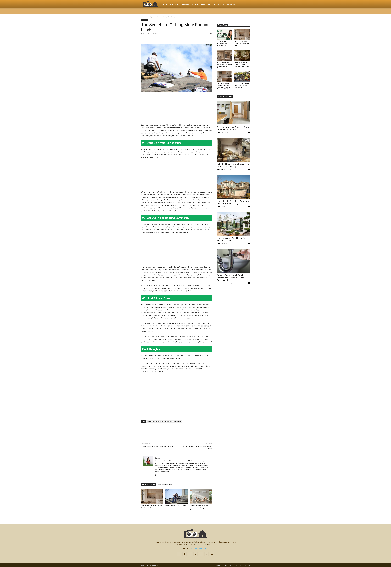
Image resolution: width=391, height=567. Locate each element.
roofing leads (177, 421)
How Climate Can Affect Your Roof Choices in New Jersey (233, 202)
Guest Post (144, 11)
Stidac (144, 34)
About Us (177, 11)
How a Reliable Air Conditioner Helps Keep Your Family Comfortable (199, 508)
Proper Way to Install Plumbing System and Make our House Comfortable (231, 278)
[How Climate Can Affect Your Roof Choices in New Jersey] (233, 187)
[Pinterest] (152, 38)
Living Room (219, 4)
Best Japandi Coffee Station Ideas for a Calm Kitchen (241, 43)
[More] (162, 38)
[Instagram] (184, 554)
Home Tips (150, 17)
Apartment (174, 4)
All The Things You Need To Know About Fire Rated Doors (233, 128)
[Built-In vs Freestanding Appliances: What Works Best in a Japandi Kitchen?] (224, 55)
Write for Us (246, 565)
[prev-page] (142, 514)
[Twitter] (148, 38)
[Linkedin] (157, 475)
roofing (149, 421)
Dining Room (206, 4)
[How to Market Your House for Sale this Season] (233, 224)
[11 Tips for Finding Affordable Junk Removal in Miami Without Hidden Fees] (224, 34)
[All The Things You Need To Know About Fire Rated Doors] (233, 112)
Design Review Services (156, 11)
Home (165, 4)
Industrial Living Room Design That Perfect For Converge (233, 165)
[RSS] (195, 554)
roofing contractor (158, 421)
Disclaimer (219, 565)
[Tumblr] (201, 554)
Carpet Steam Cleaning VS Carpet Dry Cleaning (157, 446)
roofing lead (168, 421)
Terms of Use (228, 565)
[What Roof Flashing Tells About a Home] (176, 496)
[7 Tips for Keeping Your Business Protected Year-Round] (242, 76)
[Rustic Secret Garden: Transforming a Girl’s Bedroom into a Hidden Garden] (242, 55)
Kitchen (195, 4)
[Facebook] (143, 38)
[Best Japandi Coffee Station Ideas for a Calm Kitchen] (152, 496)
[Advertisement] (176, 108)
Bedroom (185, 4)
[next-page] (145, 514)
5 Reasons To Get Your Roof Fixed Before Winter (197, 447)
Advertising (168, 11)
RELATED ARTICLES (148, 484)
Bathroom (231, 4)
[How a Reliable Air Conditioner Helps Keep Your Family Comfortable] (201, 496)
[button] (247, 4)
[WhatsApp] (157, 38)
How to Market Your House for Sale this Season (231, 239)
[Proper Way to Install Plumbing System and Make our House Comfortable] (233, 261)
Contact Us (184, 11)
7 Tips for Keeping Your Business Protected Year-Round (241, 85)
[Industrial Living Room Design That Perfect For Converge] (233, 150)
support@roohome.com (199, 548)
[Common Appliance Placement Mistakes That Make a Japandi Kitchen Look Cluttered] (224, 76)
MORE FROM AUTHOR (165, 484)
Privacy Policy (237, 565)
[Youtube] (212, 554)
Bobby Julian (220, 169)
